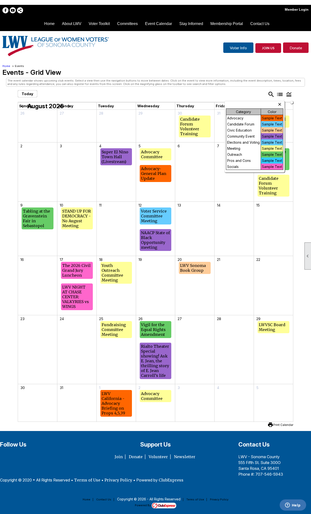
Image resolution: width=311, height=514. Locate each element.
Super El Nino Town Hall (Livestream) (115, 156)
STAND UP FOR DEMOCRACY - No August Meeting (76, 218)
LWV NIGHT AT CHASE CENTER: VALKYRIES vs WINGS (75, 297)
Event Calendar (158, 24)
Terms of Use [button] (87, 480)
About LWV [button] (71, 24)
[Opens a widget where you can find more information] (292, 505)
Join (119, 456)
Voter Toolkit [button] (99, 24)
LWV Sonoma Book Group (193, 268)
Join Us (268, 48)
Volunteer (158, 456)
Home (49, 24)
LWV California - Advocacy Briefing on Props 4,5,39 (113, 403)
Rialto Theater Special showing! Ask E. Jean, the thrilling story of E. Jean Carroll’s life (155, 361)
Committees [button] (127, 24)
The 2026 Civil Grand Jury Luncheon (76, 270)
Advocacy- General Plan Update (153, 173)
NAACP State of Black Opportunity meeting (155, 240)
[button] (289, 94)
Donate (296, 47)
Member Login (297, 9)
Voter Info (238, 47)
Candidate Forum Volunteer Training (190, 126)
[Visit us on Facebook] (5, 10)
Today (27, 93)
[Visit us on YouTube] (13, 10)
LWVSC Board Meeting (272, 327)
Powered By (143, 505)
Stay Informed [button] (191, 24)
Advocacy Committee (152, 154)
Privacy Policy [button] (118, 480)
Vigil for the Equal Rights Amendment (153, 329)
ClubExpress (171, 480)
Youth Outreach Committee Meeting (112, 272)
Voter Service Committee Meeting (154, 216)
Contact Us (259, 24)
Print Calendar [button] (283, 425)
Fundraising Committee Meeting (114, 329)
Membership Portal (226, 24)
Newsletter (184, 456)
